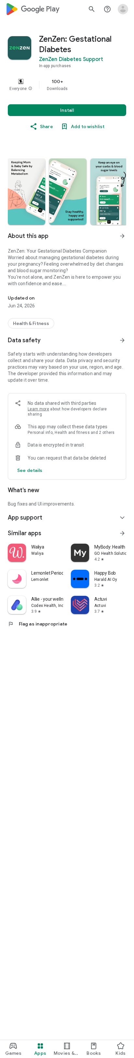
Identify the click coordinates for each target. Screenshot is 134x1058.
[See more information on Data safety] (122, 340)
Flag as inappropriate (37, 624)
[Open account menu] (123, 9)
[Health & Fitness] (31, 323)
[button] (30, 88)
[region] (67, 85)
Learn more (38, 409)
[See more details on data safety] (30, 470)
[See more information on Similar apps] (122, 533)
